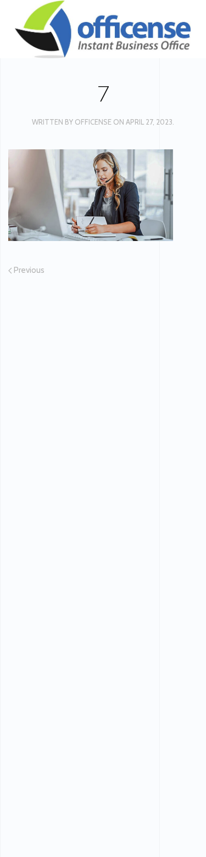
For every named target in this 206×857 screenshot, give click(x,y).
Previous (28, 270)
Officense (93, 121)
